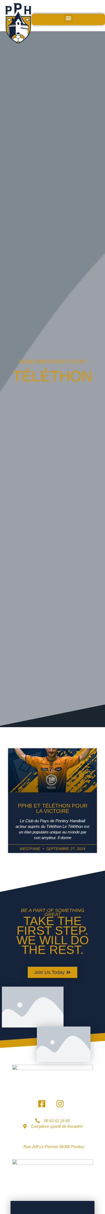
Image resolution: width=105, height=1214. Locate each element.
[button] (68, 18)
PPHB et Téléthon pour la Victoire (52, 808)
